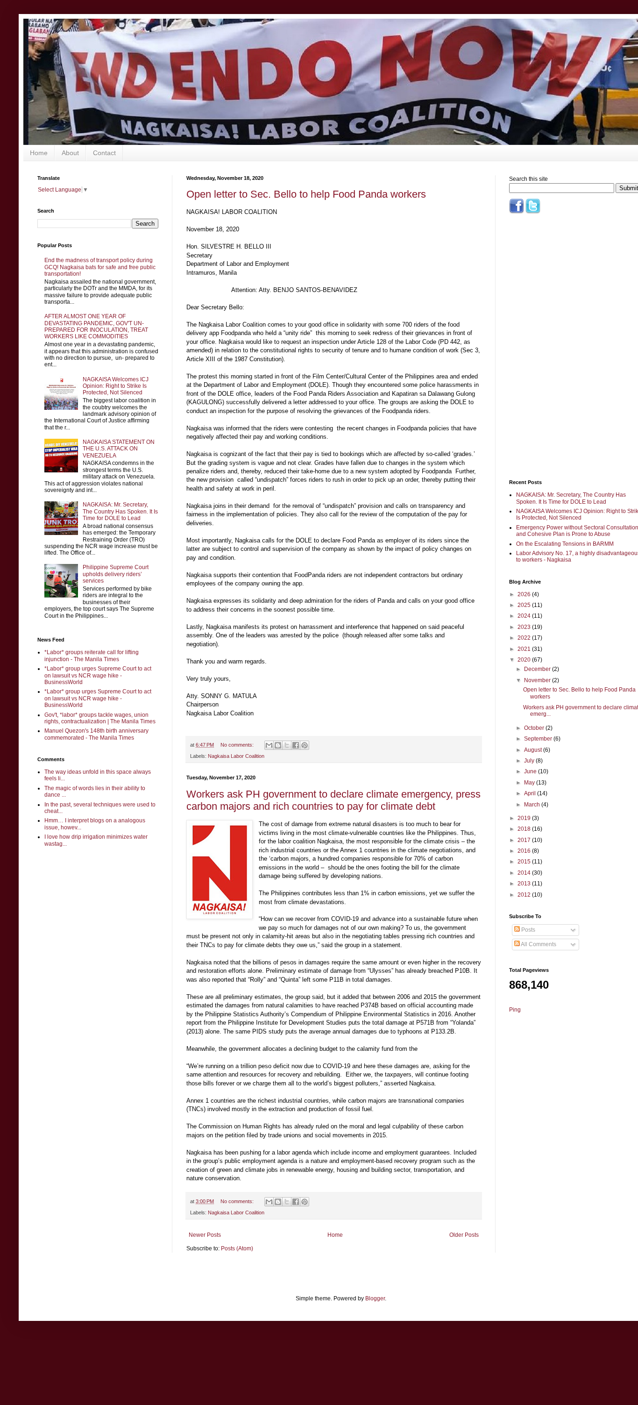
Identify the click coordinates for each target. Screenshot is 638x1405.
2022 (524, 638)
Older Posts (464, 1235)
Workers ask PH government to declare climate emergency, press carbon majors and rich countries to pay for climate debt (333, 800)
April (530, 793)
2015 (524, 861)
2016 (524, 851)
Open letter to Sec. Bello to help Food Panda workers (306, 194)
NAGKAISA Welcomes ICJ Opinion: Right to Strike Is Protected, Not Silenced (116, 386)
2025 (524, 605)
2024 (524, 616)
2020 (524, 659)
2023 (524, 627)
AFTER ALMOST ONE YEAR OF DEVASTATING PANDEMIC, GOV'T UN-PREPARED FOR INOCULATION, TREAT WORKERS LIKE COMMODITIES (96, 326)
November (538, 680)
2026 (524, 594)
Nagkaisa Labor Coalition (236, 756)
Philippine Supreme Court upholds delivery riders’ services (116, 574)
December (538, 669)
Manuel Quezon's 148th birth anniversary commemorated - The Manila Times (96, 734)
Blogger (375, 1298)
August (533, 750)
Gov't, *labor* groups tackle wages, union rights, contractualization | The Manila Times (100, 718)
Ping (515, 1009)
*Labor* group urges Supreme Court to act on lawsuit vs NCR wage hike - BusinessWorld (97, 675)
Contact (104, 153)
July (530, 760)
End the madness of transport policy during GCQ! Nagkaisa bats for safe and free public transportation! (100, 267)
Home (39, 153)
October (535, 728)
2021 (524, 649)
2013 (524, 883)
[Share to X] (286, 745)
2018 (524, 829)
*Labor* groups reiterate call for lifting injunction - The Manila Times (91, 655)
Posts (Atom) (237, 1248)
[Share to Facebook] (295, 745)
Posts (527, 930)
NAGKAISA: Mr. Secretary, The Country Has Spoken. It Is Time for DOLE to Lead (120, 511)
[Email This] (269, 745)
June (531, 771)
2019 (524, 818)
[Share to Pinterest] (304, 745)
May (530, 782)
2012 (524, 894)
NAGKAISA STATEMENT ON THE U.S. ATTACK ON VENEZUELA (119, 449)
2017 (524, 840)
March (532, 804)
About (70, 153)
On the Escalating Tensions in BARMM (565, 544)
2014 (524, 873)
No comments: (237, 745)
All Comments (538, 944)
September (538, 738)
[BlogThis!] (278, 745)
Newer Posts (205, 1235)
